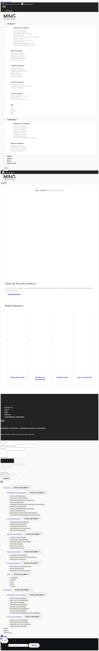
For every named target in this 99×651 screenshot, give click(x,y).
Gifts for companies (17, 143)
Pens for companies (19, 129)
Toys (12, 109)
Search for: (4, 472)
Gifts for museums (17, 51)
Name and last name (8, 446)
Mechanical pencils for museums (22, 33)
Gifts (12, 112)
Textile (12, 114)
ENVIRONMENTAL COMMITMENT (14, 417)
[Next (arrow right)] (10, 467)
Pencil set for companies (20, 127)
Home (12, 107)
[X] (4, 637)
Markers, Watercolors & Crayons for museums (26, 37)
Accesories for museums (18, 70)
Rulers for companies (19, 136)
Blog (9, 161)
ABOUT (6, 410)
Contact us (11, 163)
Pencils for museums (19, 30)
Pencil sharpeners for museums (22, 40)
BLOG (6, 412)
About (9, 158)
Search (6, 478)
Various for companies (17, 151)
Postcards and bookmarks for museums (24, 45)
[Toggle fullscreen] (10, 464)
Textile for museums (17, 65)
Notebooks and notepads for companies (25, 137)
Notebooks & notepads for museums (23, 43)
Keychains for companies (18, 147)
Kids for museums (16, 73)
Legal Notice (5, 428)
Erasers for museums (19, 38)
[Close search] (4, 640)
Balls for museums (16, 97)
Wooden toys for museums (18, 99)
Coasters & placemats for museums (21, 86)
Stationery (14, 110)
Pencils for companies (19, 126)
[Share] (16, 464)
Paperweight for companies (19, 149)
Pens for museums (18, 35)
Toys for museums (17, 93)
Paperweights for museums (19, 58)
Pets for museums (16, 74)
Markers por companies (20, 131)
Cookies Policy (41, 428)
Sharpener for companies (20, 134)
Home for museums (16, 76)
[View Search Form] (6, 168)
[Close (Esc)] (22, 464)
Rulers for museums (19, 42)
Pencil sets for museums (20, 32)
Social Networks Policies (27, 428)
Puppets (13, 579)
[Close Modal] (3, 442)
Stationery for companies (21, 123)
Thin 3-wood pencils (84, 377)
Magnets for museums (17, 55)
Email (3, 449)
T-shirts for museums (17, 68)
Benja (9, 156)
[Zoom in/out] (3, 464)
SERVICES (7, 414)
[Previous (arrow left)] (3, 467)
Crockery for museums (17, 84)
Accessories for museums (18, 53)
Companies (7, 590)
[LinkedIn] (5, 7)
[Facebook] (2, 637)
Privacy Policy (14, 428)
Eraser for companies (19, 132)
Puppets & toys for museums (19, 96)
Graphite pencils (62, 377)
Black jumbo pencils (18, 377)
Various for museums (17, 60)
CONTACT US (8, 407)
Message (4, 457)
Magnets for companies (17, 146)
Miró (12, 105)
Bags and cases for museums (19, 71)
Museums (7, 487)
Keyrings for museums (17, 56)
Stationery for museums (21, 28)
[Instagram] (3, 7)
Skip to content (6, 2)
